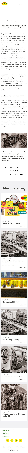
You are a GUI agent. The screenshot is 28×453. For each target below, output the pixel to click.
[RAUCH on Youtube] (16, 440)
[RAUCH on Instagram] (11, 440)
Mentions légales (10, 447)
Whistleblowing (12, 450)
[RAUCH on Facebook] (7, 440)
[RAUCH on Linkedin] (20, 440)
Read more (21, 226)
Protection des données (20, 447)
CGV (4, 447)
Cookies (17, 450)
